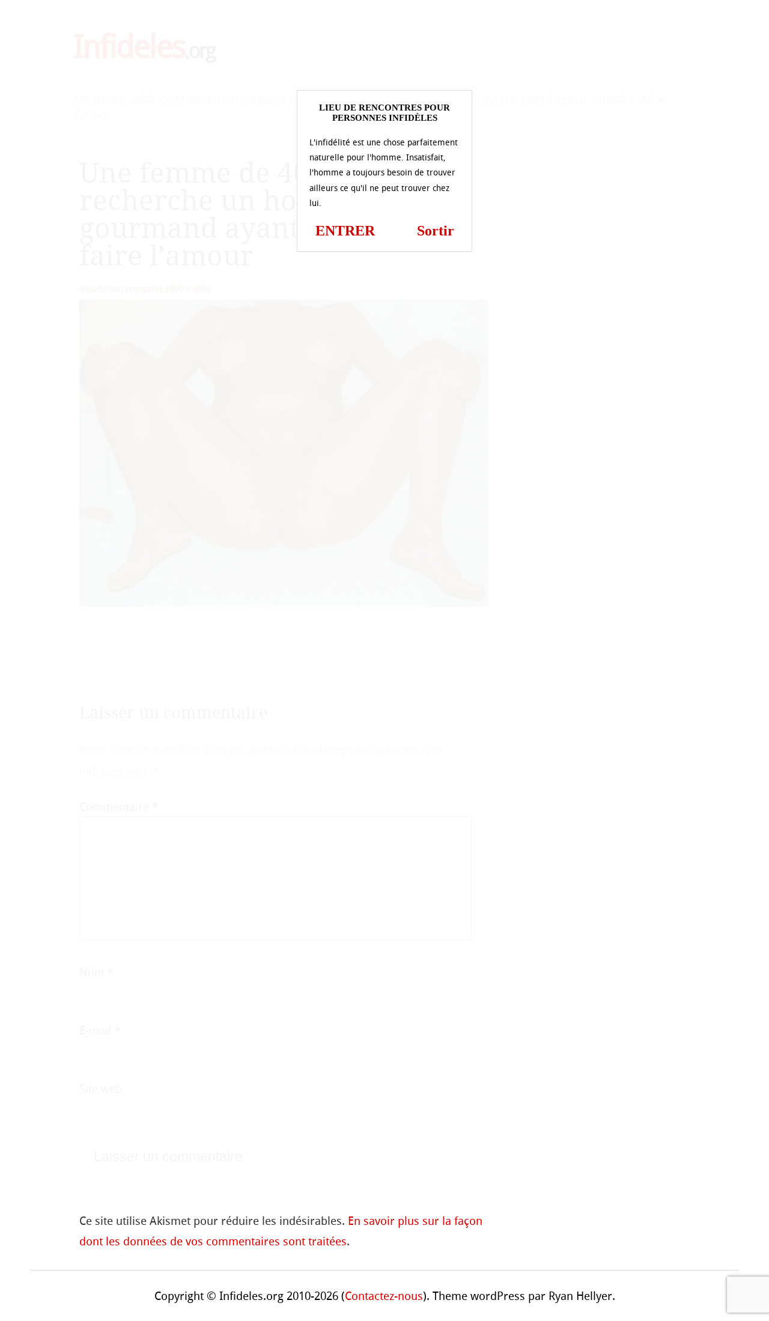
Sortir (435, 230)
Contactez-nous (384, 1296)
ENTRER (345, 230)
